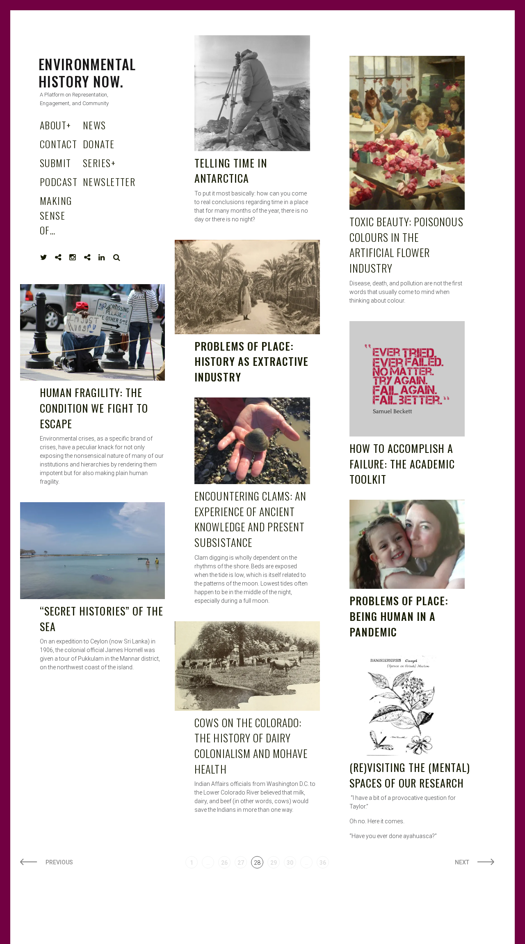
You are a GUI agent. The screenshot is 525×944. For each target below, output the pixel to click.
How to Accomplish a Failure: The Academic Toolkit (402, 463)
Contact (58, 143)
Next (462, 862)
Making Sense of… (56, 215)
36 (323, 862)
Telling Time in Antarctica (230, 170)
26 (224, 862)
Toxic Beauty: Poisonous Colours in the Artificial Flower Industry (406, 245)
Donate (99, 143)
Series (99, 162)
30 (290, 862)
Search (116, 257)
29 (273, 862)
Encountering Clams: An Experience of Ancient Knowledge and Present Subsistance (250, 519)
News (94, 124)
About (55, 124)
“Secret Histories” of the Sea (101, 618)
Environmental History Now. (87, 73)
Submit (55, 162)
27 (240, 862)
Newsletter (109, 181)
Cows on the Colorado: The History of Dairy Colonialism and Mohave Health (251, 745)
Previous (59, 862)
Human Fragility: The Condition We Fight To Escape (94, 407)
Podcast (59, 181)
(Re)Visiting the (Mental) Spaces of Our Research (409, 775)
